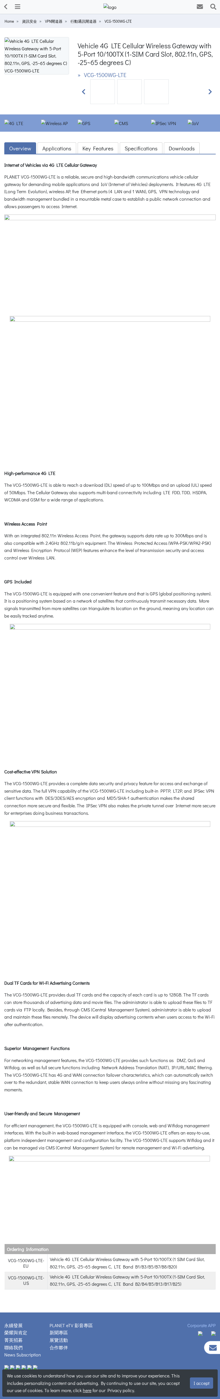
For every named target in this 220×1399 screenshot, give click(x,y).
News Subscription (22, 1355)
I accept (201, 1383)
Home (9, 21)
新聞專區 (59, 1332)
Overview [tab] (20, 148)
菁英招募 (13, 1340)
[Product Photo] (36, 55)
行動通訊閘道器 (83, 21)
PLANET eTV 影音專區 (71, 1325)
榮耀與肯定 (15, 1332)
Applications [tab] (56, 148)
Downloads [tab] (182, 148)
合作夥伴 (59, 1347)
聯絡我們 (13, 1347)
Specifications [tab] (141, 148)
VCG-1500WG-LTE (118, 21)
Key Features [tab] (97, 148)
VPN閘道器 (53, 21)
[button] (83, 91)
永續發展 (13, 1325)
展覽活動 (59, 1340)
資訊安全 (29, 21)
